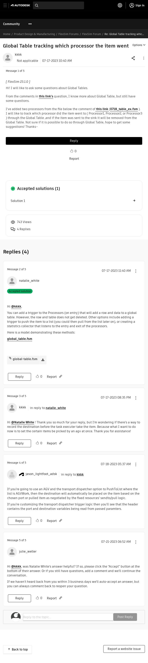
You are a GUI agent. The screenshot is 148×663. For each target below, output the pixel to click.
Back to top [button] (20, 649)
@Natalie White (22, 422)
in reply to (48, 408)
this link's (46, 96)
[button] (143, 58)
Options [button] (137, 45)
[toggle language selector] (120, 5)
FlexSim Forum (91, 34)
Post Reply (125, 617)
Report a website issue (124, 649)
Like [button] (71, 151)
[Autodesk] (21, 5)
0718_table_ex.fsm (124, 109)
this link (102, 109)
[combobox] (58, 5)
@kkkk (16, 306)
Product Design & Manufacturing (34, 34)
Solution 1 (18, 201)
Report (74, 158)
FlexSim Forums (68, 34)
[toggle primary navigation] (7, 5)
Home (6, 34)
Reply (74, 141)
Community (11, 24)
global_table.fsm (19, 339)
